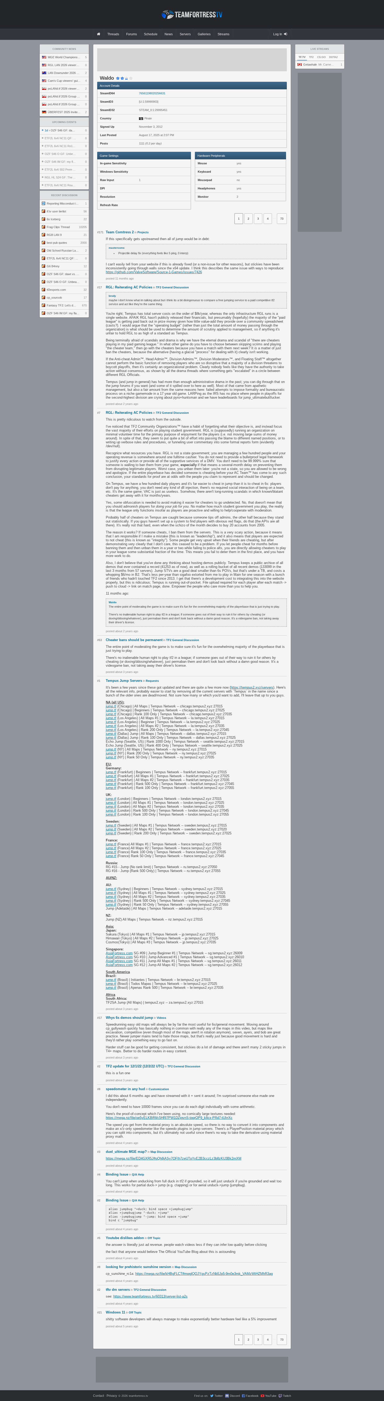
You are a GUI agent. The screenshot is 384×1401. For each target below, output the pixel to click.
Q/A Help (138, 1174)
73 (281, 218)
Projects (143, 232)
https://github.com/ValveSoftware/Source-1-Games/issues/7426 (154, 272)
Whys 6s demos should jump (129, 1018)
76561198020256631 (152, 93)
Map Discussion (161, 1151)
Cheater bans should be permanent (134, 640)
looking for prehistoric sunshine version (138, 1267)
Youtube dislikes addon (125, 1238)
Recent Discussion (64, 195)
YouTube (270, 1395)
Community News (64, 49)
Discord (235, 1395)
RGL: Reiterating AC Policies (129, 287)
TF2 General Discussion (172, 287)
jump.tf (111, 706)
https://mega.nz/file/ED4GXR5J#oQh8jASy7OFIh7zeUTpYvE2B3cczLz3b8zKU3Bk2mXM (173, 1158)
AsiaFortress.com (119, 953)
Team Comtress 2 (120, 232)
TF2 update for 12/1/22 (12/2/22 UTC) (135, 1066)
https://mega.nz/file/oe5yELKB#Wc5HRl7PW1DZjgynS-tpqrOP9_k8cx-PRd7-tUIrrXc (169, 1118)
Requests (152, 680)
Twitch (287, 1395)
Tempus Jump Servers (124, 681)
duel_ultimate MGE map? (126, 1152)
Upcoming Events (64, 122)
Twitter (218, 1395)
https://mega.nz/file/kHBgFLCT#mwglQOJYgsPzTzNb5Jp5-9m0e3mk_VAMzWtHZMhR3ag (204, 1274)
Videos (161, 1017)
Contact (98, 1396)
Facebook (252, 1395)
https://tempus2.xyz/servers (252, 687)
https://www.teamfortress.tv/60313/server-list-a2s (150, 1296)
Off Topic (154, 1238)
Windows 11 (115, 1312)
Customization (159, 1089)
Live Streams (320, 49)
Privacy (112, 1396)
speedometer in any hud (125, 1089)
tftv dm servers (118, 1290)
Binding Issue (117, 1174)
